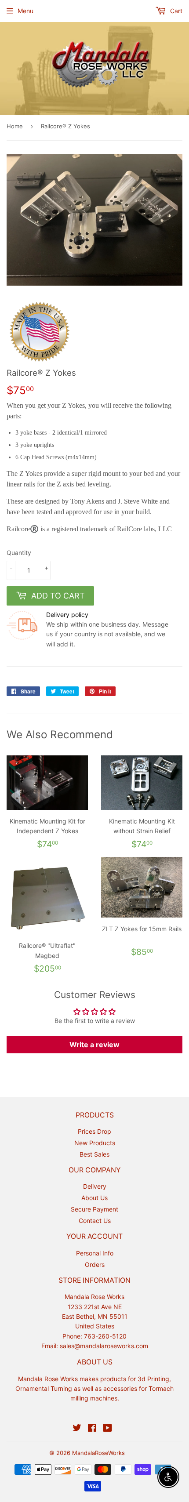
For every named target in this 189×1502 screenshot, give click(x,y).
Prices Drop (94, 1131)
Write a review (94, 1044)
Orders (95, 1264)
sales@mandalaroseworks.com (104, 1346)
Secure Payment (94, 1209)
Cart (175, 11)
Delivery (94, 1186)
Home (15, 126)
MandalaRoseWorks (98, 1452)
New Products (94, 1142)
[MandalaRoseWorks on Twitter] (77, 1429)
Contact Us (95, 1220)
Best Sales (94, 1154)
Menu (25, 11)
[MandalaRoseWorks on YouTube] (107, 1429)
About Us (94, 1197)
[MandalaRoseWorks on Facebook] (92, 1429)
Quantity (19, 552)
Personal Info (94, 1253)
